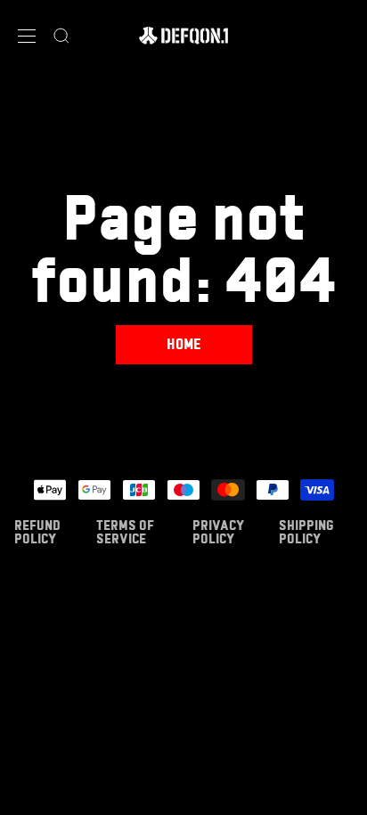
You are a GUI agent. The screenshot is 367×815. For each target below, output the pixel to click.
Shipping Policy (306, 531)
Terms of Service (125, 531)
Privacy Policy (218, 531)
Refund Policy (37, 531)
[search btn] (61, 36)
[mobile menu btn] (27, 36)
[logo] (183, 35)
